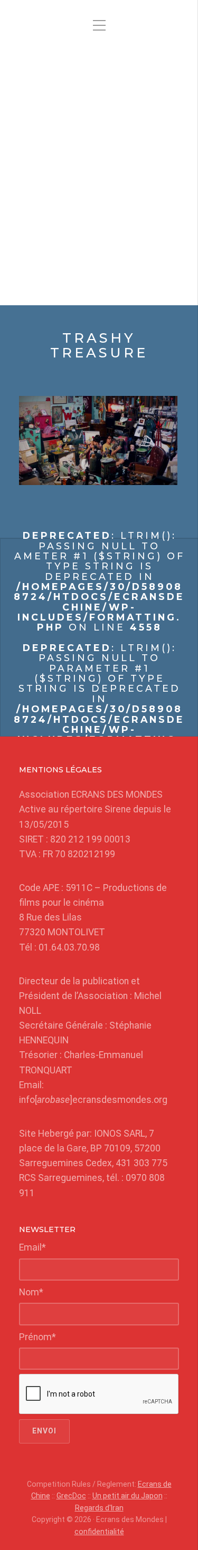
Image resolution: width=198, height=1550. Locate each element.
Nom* (31, 1292)
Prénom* (37, 1337)
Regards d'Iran (99, 1508)
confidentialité (99, 1531)
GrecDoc (71, 1495)
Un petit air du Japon (127, 1495)
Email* (32, 1247)
